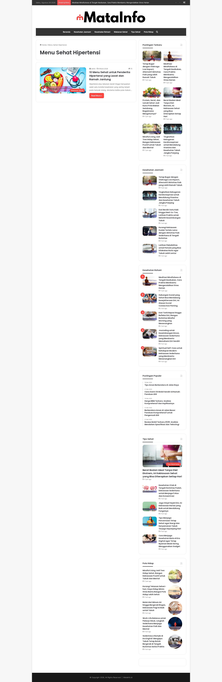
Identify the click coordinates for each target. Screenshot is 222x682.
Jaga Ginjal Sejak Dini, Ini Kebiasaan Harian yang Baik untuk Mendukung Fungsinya (170, 507)
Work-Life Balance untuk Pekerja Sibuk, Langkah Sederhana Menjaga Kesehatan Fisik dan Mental (154, 623)
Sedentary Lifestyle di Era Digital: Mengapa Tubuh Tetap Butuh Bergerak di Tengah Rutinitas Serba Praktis (153, 641)
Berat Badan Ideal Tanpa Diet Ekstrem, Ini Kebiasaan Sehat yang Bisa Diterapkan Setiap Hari (172, 108)
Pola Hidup (148, 32)
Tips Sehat (135, 32)
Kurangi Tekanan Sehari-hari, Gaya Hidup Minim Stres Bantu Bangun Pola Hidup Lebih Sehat (154, 590)
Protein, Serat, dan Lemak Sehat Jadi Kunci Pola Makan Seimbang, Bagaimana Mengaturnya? (151, 107)
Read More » (96, 95)
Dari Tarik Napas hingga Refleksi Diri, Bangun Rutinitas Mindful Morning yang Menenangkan (170, 318)
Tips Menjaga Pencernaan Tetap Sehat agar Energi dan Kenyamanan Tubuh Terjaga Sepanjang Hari (170, 523)
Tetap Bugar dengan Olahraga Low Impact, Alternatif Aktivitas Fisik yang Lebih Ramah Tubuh (152, 71)
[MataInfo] (111, 16)
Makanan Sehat (120, 32)
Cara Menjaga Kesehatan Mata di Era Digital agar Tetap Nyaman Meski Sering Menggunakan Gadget (169, 541)
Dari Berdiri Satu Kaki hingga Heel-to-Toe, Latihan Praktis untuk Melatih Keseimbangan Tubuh (170, 215)
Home (44, 45)
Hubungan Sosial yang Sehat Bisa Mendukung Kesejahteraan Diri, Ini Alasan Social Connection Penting (169, 300)
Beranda (66, 32)
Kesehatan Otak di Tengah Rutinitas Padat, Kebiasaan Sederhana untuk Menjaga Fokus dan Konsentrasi (170, 490)
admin (93, 69)
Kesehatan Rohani (102, 32)
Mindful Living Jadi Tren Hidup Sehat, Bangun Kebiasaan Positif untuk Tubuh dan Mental (152, 142)
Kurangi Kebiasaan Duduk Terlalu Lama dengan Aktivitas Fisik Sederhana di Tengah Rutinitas (169, 232)
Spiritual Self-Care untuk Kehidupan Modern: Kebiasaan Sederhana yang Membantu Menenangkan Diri (170, 353)
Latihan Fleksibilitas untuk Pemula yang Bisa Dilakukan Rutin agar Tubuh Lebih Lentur (170, 249)
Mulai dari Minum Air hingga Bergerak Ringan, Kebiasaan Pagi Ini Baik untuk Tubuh (154, 606)
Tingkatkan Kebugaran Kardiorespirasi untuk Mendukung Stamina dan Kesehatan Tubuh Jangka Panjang (172, 145)
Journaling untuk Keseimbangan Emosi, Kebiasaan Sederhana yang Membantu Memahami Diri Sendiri (169, 335)
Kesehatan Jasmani (82, 32)
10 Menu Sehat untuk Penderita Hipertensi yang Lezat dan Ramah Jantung (109, 75)
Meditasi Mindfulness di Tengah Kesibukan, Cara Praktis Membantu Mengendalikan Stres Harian (110, 3)
